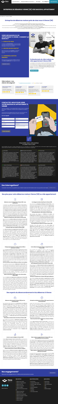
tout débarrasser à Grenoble (29, 158)
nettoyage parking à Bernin (43, 174)
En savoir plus (52, 372)
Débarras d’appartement (21, 382)
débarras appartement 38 (22, 147)
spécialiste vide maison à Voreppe (44, 160)
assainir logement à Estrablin (29, 177)
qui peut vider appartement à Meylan (28, 159)
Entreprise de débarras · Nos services (27, 1)
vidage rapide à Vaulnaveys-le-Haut (9, 152)
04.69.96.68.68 (46, 1)
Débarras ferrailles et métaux (22, 395)
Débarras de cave (20, 384)
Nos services (47, 381)
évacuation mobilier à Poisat (32, 160)
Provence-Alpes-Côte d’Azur (36, 384)
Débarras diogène (20, 387)
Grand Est (32, 390)
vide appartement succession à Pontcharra (45, 170)
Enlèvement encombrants (21, 394)
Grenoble (7, 16)
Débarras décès (19, 400)
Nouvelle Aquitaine (34, 387)
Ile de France (33, 381)
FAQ (42, 1)
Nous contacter (54, 1)
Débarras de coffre (20, 392)
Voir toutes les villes (34, 391)
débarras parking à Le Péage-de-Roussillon (28, 178)
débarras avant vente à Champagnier (10, 175)
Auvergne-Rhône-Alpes (35, 382)
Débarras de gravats (20, 391)
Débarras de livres (20, 397)
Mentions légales (48, 388)
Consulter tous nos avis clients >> (25, 83)
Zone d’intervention (15, 1)
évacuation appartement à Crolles (44, 173)
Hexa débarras (2, 16)
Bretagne (32, 388)
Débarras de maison (20, 381)
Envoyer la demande (6, 131)
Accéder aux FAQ (52, 187)
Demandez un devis (34, 70)
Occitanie (32, 385)
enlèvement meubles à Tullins (49, 159)
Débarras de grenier (20, 385)
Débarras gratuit (20, 398)
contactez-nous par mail (27, 27)
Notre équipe (38, 1)
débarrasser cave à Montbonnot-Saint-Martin (10, 174)
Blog (45, 387)
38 (34, 144)
